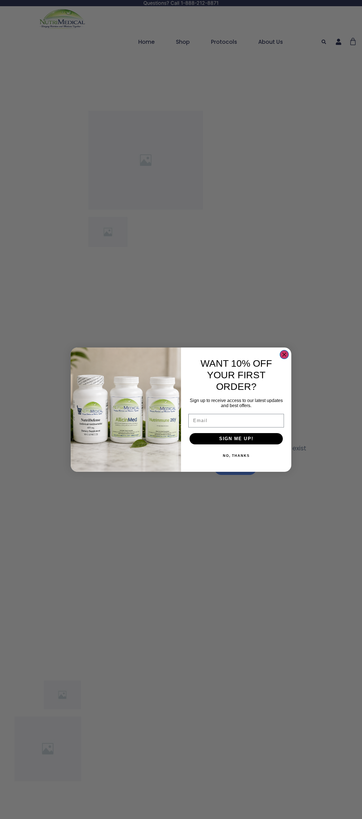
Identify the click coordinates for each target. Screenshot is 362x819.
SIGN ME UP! (236, 438)
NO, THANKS (236, 456)
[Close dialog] (284, 354)
